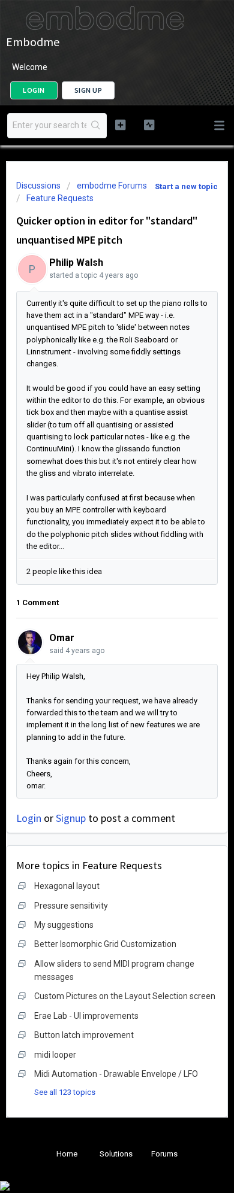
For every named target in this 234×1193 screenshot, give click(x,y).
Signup (71, 818)
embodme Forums (112, 185)
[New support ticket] (120, 124)
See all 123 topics (64, 1092)
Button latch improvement (84, 1035)
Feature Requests (60, 198)
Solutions (116, 1153)
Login (28, 818)
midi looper (55, 1055)
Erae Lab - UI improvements (86, 1016)
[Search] (96, 126)
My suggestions (64, 925)
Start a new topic (186, 186)
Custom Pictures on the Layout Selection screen (124, 996)
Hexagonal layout (67, 886)
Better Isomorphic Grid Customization (105, 944)
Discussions (38, 185)
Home (66, 1153)
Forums (164, 1153)
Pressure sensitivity (71, 905)
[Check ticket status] (148, 124)
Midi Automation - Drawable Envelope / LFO (116, 1074)
